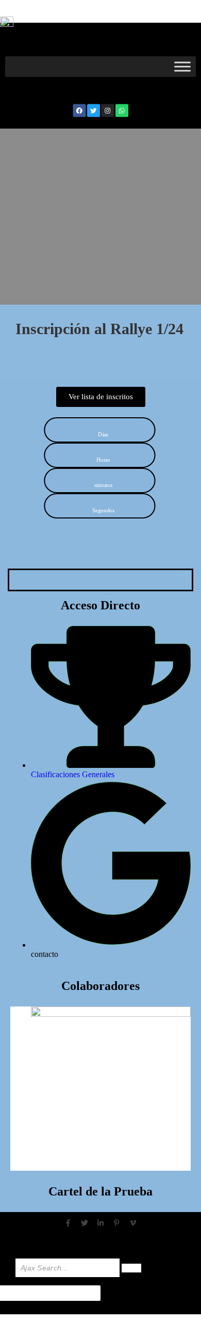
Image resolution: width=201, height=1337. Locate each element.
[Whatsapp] (121, 110)
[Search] (131, 1268)
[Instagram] (107, 110)
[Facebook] (79, 110)
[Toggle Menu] (182, 66)
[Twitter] (93, 110)
